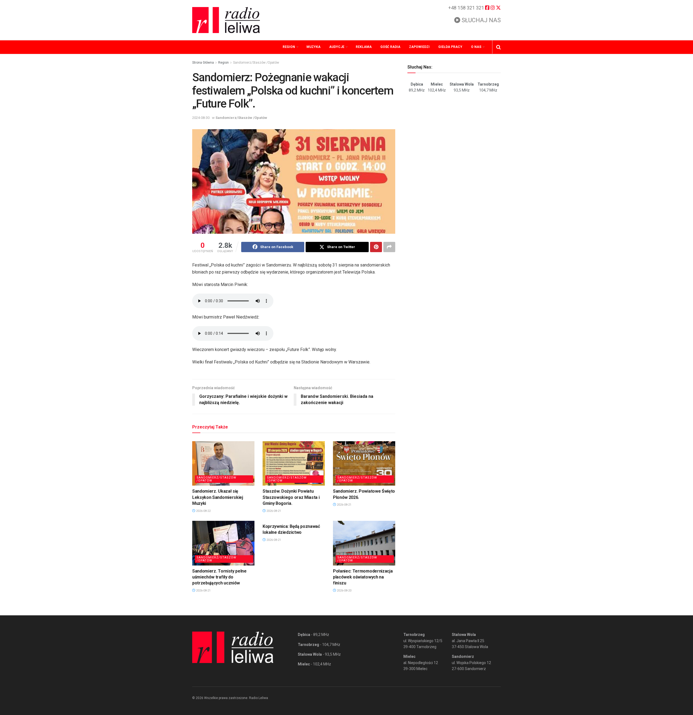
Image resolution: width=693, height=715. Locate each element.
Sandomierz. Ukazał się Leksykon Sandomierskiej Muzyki (217, 497)
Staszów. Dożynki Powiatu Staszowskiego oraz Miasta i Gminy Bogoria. (291, 497)
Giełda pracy (450, 47)
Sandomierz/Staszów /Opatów (256, 62)
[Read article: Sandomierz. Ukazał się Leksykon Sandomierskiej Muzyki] (223, 463)
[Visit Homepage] (226, 20)
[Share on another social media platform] (389, 247)
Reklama (364, 47)
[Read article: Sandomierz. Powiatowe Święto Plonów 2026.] (364, 463)
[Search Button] (498, 47)
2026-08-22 (203, 511)
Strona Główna (203, 62)
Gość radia (390, 47)
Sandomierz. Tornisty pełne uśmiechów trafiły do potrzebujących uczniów (219, 577)
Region (289, 47)
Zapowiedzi (419, 47)
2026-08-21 (273, 511)
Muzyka (313, 47)
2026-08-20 (343, 590)
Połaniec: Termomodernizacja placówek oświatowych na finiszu (363, 577)
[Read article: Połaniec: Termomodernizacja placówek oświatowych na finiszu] (364, 543)
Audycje (336, 47)
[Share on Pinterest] (376, 247)
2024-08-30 (201, 118)
